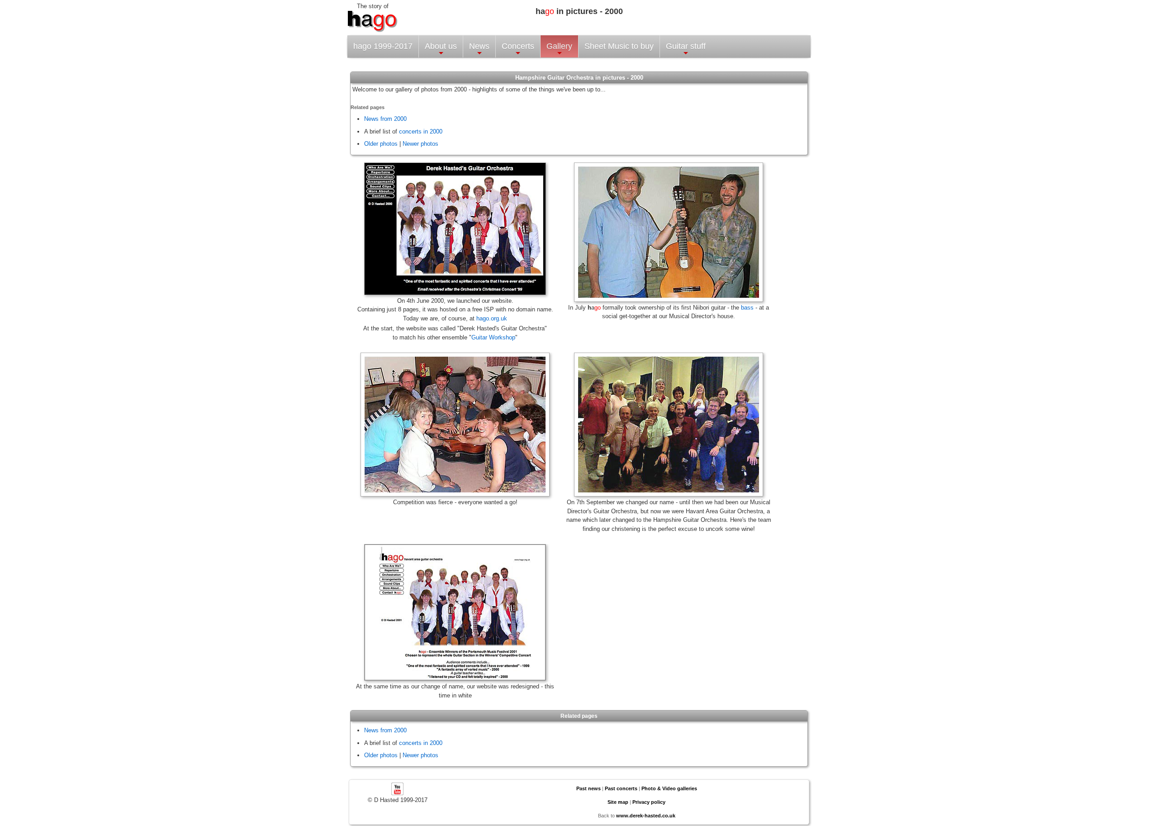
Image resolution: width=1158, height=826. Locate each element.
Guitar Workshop (493, 337)
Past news (588, 788)
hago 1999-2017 (383, 46)
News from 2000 (385, 118)
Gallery (559, 46)
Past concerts (621, 788)
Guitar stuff (686, 46)
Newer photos (420, 143)
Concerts (518, 46)
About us (441, 46)
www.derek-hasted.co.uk (645, 815)
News (479, 46)
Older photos (381, 143)
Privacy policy (648, 802)
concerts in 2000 (420, 131)
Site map (617, 802)
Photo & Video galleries (669, 788)
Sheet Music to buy (619, 46)
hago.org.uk (491, 318)
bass (747, 307)
